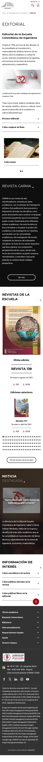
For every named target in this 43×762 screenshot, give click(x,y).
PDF (17, 384)
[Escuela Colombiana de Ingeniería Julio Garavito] (7, 5)
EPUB (27, 384)
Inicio (4, 13)
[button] (20, 171)
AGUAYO (31, 750)
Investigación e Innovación (18, 13)
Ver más (21, 277)
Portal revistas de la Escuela (21, 460)
